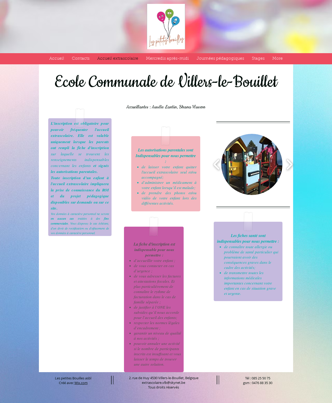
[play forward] (289, 164)
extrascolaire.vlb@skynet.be (163, 382)
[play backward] (217, 164)
